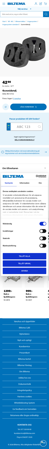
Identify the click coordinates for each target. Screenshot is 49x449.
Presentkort (24, 352)
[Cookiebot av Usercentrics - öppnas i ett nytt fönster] (35, 176)
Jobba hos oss (24, 377)
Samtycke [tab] (9, 183)
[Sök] (46, 14)
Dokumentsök (24, 384)
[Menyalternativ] (4, 4)
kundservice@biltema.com (24, 433)
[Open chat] (43, 443)
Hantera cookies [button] (24, 396)
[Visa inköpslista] (40, 3)
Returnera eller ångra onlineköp (24, 415)
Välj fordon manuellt (24, 140)
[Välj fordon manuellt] (45, 152)
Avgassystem (32, 21)
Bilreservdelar (20, 21)
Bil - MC (10, 21)
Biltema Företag (24, 365)
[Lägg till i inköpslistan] (5, 107)
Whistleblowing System (24, 402)
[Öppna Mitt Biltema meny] (36, 3)
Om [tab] (40, 183)
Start (4, 21)
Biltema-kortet (24, 359)
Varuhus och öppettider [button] (24, 321)
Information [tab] (24, 183)
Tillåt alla (24, 256)
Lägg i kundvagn (27, 107)
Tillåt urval (24, 263)
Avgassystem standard (10, 24)
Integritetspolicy (24, 390)
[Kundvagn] (45, 3)
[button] (24, 8)
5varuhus (17, 98)
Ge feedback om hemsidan (24, 409)
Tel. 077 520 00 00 (24, 429)
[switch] (42, 231)
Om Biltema (24, 371)
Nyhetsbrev (24, 334)
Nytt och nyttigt (24, 340)
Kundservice (24, 346)
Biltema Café (24, 327)
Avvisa (24, 271)
